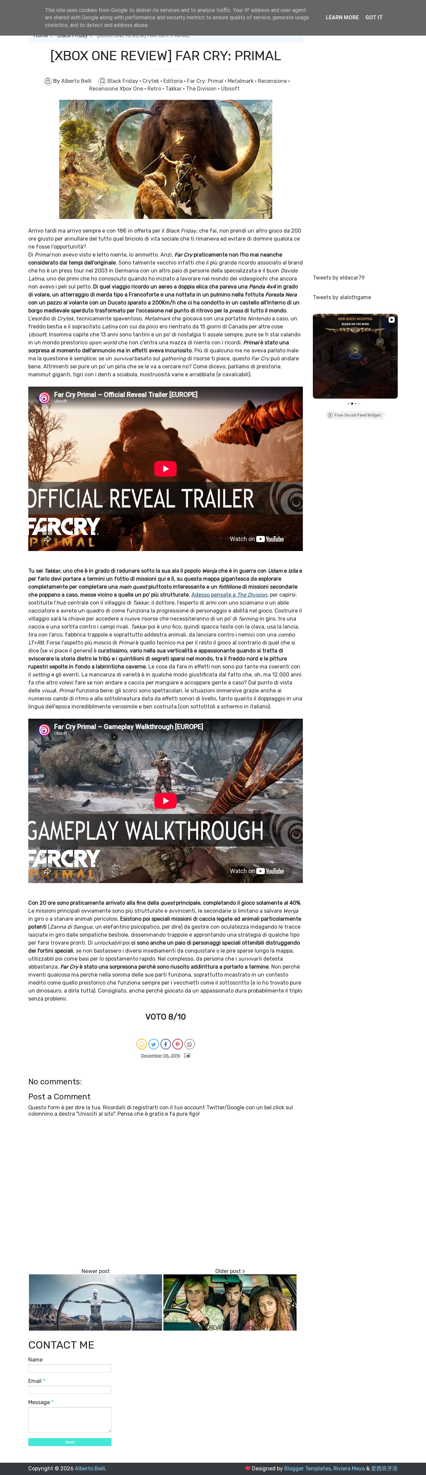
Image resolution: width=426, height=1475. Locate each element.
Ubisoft (230, 89)
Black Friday (123, 81)
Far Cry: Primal (206, 81)
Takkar (174, 89)
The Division (202, 89)
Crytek (151, 81)
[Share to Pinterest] (177, 1044)
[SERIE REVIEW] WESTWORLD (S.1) (96, 1327)
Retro (154, 89)
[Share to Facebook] (165, 1044)
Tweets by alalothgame (342, 297)
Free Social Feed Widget (357, 415)
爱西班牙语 (384, 1468)
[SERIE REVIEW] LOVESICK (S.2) (230, 1327)
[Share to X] (153, 1044)
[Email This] (141, 1044)
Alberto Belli (90, 1468)
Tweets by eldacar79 (339, 278)
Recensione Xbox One (116, 89)
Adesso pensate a (229, 595)
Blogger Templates (307, 1468)
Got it (374, 17)
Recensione (273, 81)
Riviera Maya (349, 1468)
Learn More (342, 17)
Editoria (173, 81)
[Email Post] (185, 1055)
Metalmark (241, 81)
